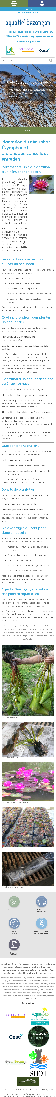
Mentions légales (29, 973)
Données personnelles (43, 973)
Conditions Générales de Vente (42, 970)
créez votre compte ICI (28, 12)
